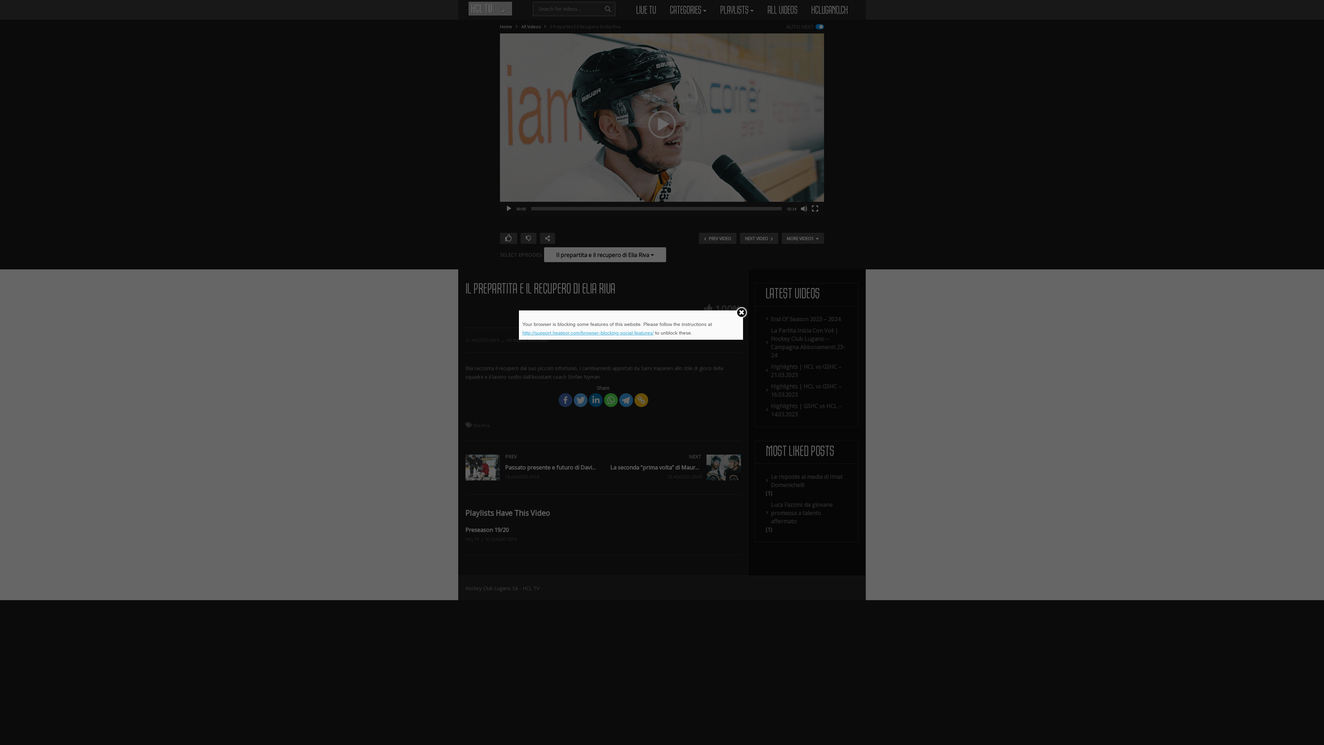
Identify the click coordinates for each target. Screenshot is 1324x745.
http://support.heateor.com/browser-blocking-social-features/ (588, 333)
